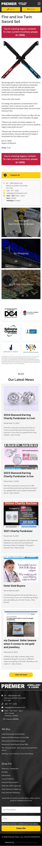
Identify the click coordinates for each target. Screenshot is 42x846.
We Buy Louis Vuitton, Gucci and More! (17, 754)
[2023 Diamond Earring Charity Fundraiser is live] (21, 456)
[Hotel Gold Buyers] (21, 569)
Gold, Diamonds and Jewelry (13, 734)
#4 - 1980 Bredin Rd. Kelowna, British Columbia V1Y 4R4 (16, 185)
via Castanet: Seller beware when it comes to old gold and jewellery (20, 644)
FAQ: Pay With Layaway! (11, 786)
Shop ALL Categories (10, 769)
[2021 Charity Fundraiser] (21, 514)
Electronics (6, 775)
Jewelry (5, 772)
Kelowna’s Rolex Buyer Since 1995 (15, 737)
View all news (21, 675)
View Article (15, 435)
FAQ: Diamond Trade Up (11, 789)
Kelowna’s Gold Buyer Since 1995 (15, 744)
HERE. (22, 35)
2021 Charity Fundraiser (18, 531)
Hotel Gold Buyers (14, 585)
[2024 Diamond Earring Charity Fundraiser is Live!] (21, 398)
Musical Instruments (10, 782)
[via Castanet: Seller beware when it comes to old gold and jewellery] (21, 624)
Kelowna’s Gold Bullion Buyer (13, 741)
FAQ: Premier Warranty (11, 793)
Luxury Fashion (8, 779)
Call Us (12, 9)
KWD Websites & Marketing (26, 842)
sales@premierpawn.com (17, 193)
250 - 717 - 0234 (13, 191)
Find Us (32, 9)
